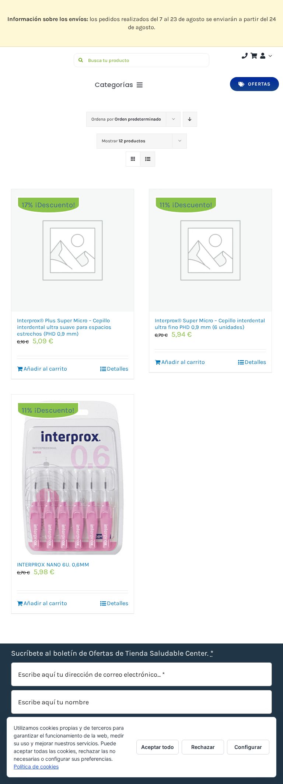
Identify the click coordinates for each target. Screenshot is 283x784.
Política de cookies (36, 766)
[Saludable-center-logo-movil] (38, 56)
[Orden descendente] (190, 119)
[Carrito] (254, 55)
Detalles (117, 368)
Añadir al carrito (45, 368)
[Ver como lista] (147, 159)
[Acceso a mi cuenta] (265, 55)
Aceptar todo (157, 747)
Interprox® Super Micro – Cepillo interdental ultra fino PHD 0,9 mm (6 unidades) (210, 323)
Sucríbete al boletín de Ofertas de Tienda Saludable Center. (112, 653)
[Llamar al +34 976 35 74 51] (244, 55)
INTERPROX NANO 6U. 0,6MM (53, 564)
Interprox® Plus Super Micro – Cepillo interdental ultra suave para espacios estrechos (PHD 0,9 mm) (64, 327)
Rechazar (203, 747)
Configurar (248, 747)
